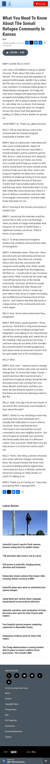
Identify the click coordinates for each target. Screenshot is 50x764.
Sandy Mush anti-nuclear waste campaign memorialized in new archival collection (22, 600)
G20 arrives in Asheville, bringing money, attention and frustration (22, 566)
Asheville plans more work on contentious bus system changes (24, 589)
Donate (41, 4)
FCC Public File (11, 721)
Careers (8, 737)
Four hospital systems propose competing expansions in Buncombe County (22, 626)
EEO (6, 715)
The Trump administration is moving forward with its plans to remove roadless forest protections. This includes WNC (23, 650)
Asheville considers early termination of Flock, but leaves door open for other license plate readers (24, 613)
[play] (4, 761)
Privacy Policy (10, 710)
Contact (8, 699)
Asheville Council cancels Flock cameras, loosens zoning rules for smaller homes (22, 546)
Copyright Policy (11, 704)
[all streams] (46, 761)
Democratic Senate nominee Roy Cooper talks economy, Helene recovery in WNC (24, 577)
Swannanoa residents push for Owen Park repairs (22, 637)
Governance (10, 726)
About (7, 693)
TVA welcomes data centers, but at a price (22, 555)
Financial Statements (13, 731)
